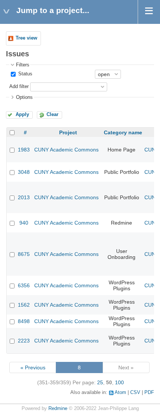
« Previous (32, 367)
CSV (135, 392)
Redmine (57, 408)
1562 (24, 305)
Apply (22, 114)
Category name (123, 132)
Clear (52, 114)
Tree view (26, 38)
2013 (24, 197)
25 (100, 382)
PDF (149, 392)
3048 (24, 172)
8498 (24, 321)
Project (68, 132)
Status (24, 73)
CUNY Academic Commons (66, 150)
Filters (22, 65)
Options (24, 97)
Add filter (19, 86)
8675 (24, 254)
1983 (24, 150)
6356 (24, 285)
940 (23, 223)
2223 (24, 341)
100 (119, 382)
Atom (120, 392)
